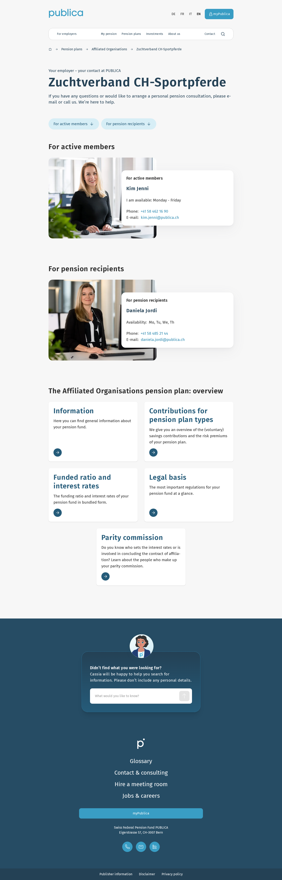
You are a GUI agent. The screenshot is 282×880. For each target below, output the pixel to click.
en (199, 14)
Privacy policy (172, 874)
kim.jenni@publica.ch (160, 217)
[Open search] (223, 34)
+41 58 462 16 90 (154, 211)
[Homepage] (50, 49)
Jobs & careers (141, 795)
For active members (70, 123)
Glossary (141, 761)
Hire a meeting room (141, 784)
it (190, 14)
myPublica (141, 813)
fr (182, 14)
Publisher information (116, 874)
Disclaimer (147, 874)
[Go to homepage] (66, 13)
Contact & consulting (141, 772)
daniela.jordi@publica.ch (163, 339)
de (173, 14)
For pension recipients (125, 123)
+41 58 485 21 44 (154, 333)
